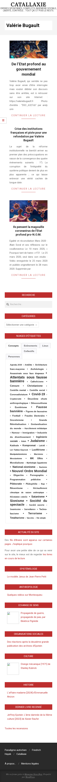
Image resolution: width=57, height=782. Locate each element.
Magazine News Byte (33, 774)
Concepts (13, 345)
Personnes (14, 356)
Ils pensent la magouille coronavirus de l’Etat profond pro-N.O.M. (28, 230)
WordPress (30, 776)
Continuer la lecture (28, 115)
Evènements (30, 345)
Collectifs (29, 351)
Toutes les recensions (16, 728)
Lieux (45, 345)
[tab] (13, 345)
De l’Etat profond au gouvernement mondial (28, 69)
